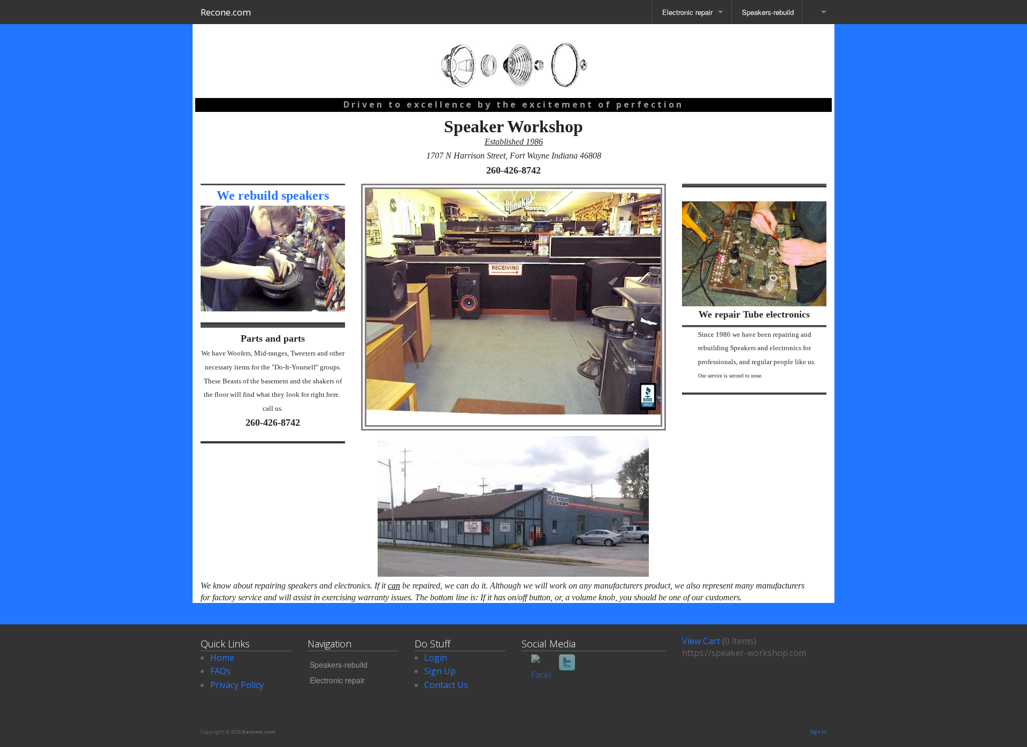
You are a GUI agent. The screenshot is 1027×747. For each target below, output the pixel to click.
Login (435, 657)
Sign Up (440, 671)
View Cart (701, 641)
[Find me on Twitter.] (568, 664)
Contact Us (446, 685)
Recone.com (226, 12)
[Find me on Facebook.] (540, 664)
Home (222, 657)
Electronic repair (686, 12)
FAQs (220, 671)
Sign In (817, 731)
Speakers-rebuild (767, 12)
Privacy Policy (237, 685)
